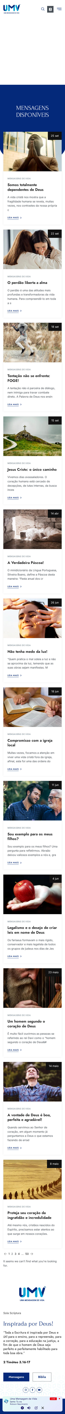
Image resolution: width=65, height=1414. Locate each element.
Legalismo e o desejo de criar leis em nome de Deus (32, 930)
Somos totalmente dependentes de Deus (26, 187)
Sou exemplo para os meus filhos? (30, 836)
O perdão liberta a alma (27, 282)
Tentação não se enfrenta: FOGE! (29, 378)
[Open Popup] (36, 1408)
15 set (55, 420)
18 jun (55, 691)
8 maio (54, 1163)
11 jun (55, 785)
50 (27, 1253)
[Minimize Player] (43, 1408)
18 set (55, 326)
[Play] (22, 1408)
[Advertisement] (32, 51)
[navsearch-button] (43, 8)
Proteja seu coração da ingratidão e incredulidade (29, 1215)
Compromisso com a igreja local (30, 743)
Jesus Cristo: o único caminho (32, 469)
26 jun (55, 602)
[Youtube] (39, 1390)
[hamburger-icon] (59, 9)
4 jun (55, 878)
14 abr (55, 513)
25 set (55, 135)
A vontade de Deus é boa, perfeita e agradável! (29, 1117)
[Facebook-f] (32, 1390)
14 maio (54, 1066)
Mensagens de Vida (19, 178)
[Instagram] (25, 1390)
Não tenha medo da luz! (27, 651)
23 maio (53, 972)
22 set (55, 233)
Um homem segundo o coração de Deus (26, 1024)
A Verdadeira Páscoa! (26, 562)
